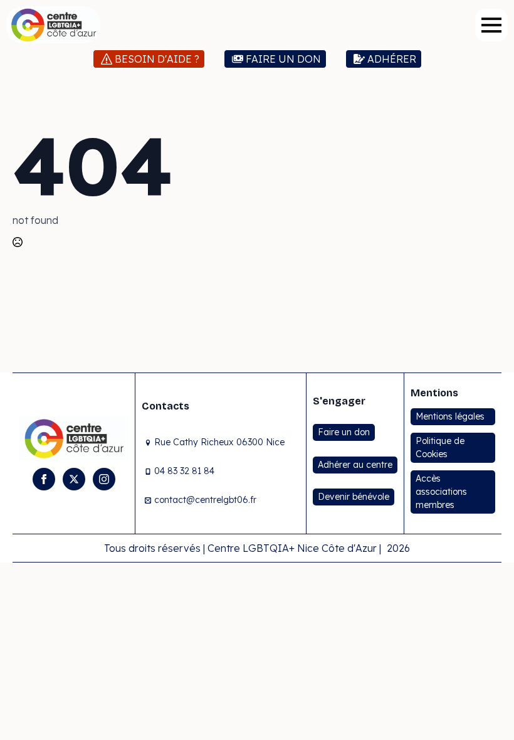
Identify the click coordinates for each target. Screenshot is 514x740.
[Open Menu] (491, 25)
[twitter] (74, 479)
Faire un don (344, 432)
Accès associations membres (441, 491)
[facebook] (44, 479)
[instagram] (104, 479)
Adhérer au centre (355, 464)
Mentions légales (450, 416)
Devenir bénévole (353, 496)
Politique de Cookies (440, 447)
